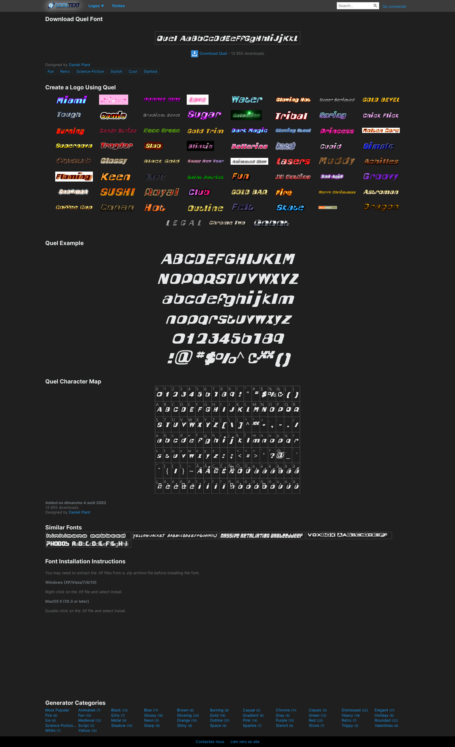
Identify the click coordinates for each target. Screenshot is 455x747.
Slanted (150, 71)
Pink (250, 720)
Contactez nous (210, 741)
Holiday (384, 715)
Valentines (386, 725)
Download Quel (212, 53)
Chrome (286, 710)
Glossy (153, 715)
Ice (50, 720)
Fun (51, 71)
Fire (51, 715)
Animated (89, 710)
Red (316, 720)
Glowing (188, 715)
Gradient (253, 715)
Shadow (121, 725)
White (53, 730)
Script (86, 725)
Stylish (116, 71)
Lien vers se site (245, 741)
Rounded (386, 720)
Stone (316, 725)
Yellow (87, 730)
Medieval (89, 720)
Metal (119, 720)
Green (317, 715)
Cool (133, 71)
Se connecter (394, 6)
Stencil (284, 725)
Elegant (385, 710)
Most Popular (57, 710)
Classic (318, 710)
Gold (217, 715)
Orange (187, 720)
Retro (65, 71)
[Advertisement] (22, 86)
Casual (251, 710)
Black (119, 710)
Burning (219, 710)
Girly (118, 715)
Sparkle (252, 725)
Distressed (355, 710)
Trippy (350, 725)
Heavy (351, 715)
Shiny (184, 725)
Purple (285, 720)
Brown (185, 710)
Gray (283, 715)
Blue (151, 710)
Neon (151, 720)
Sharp (152, 725)
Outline (219, 720)
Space (218, 725)
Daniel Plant (79, 64)
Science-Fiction (90, 71)
